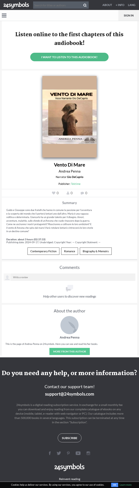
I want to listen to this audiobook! (69, 57)
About (107, 5)
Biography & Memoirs (96, 251)
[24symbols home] (16, 4)
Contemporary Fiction (43, 251)
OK (114, 485)
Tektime (76, 183)
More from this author (69, 351)
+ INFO (120, 5)
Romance (69, 251)
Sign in (129, 15)
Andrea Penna (70, 171)
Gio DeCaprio (75, 176)
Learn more (126, 484)
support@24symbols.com (69, 393)
